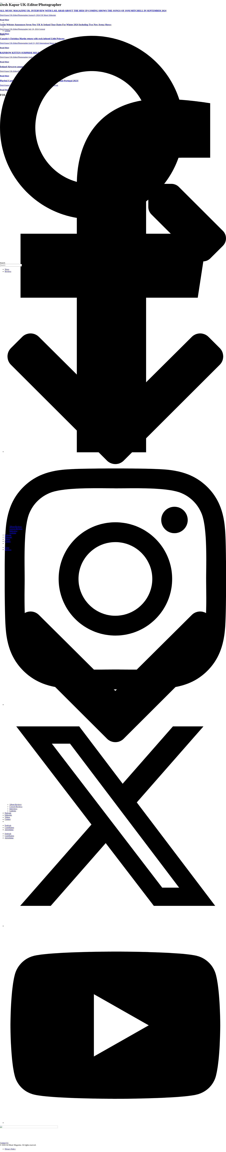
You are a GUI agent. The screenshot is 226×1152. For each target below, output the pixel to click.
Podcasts (8, 535)
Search (2, 35)
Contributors (9, 828)
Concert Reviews (15, 529)
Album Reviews (15, 526)
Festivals (8, 825)
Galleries (12, 533)
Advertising (9, 830)
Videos (7, 539)
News (7, 269)
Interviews (13, 531)
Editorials (8, 537)
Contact (7, 541)
